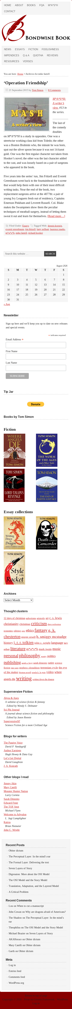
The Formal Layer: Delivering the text (29, 862)
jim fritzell (30, 229)
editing (17, 631)
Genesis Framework (44, 999)
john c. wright (42, 642)
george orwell (28, 636)
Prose (27, 999)
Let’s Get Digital (12, 758)
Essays (20, 49)
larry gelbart (43, 229)
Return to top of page (36, 995)
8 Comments (54, 90)
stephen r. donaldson (29, 667)
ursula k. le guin (39, 672)
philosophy (29, 655)
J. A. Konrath (11, 766)
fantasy (41, 630)
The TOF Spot (11, 806)
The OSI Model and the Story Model (28, 880)
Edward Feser (11, 802)
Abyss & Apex (11, 698)
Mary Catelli (10, 787)
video (50, 672)
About (19, 5)
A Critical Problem (18, 892)
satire (51, 662)
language (57, 643)
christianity (11, 624)
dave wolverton (54, 624)
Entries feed (15, 971)
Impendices (11, 55)
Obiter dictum (16, 850)
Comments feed (17, 977)
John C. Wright (12, 830)
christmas (24, 624)
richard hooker (35, 232)
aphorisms (31, 618)
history (8, 643)
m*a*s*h (10, 232)
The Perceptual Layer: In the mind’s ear (29, 856)
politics (51, 656)
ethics (30, 630)
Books (31, 5)
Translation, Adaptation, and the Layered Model (34, 886)
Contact (9, 11)
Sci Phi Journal (12, 709)
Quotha (38, 55)
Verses (28, 61)
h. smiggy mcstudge (51, 637)
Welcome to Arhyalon (15, 814)
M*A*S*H (53, 5)
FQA (41, 5)
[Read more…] (56, 216)
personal (11, 655)
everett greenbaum (15, 229)
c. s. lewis (55, 618)
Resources (11, 61)
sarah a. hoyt (27, 663)
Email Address (15, 339)
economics (8, 631)
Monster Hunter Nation (16, 791)
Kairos (7, 822)
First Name (11, 351)
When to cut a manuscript (30, 906)
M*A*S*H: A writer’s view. (59, 103)
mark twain (45, 649)
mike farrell (21, 232)
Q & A (26, 55)
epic (23, 631)
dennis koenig (55, 225)
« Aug (7, 304)
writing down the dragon (43, 679)
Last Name (11, 362)
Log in (12, 965)
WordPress (62, 999)
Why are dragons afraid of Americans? (45, 911)
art (47, 618)
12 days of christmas (14, 618)
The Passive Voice (13, 742)
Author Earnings (12, 750)
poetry (44, 656)
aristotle (41, 618)
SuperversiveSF (12, 721)
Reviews (52, 55)
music (56, 649)
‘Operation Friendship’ (26, 82)
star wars (14, 668)
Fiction (33, 49)
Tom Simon (37, 90)
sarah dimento (40, 663)
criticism (39, 623)
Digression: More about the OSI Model (29, 874)
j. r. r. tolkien (24, 642)
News (7, 49)
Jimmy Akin (10, 783)
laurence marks (57, 229)
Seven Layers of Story (20, 868)
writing (24, 678)
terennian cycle (49, 667)
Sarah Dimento (11, 799)
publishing (12, 662)
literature (17, 648)
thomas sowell (25, 672)
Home (7, 5)
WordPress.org (16, 983)
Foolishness (50, 49)
